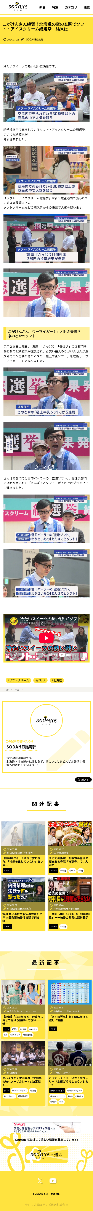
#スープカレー (9, 1096)
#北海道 (57, 680)
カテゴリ (71, 7)
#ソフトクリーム (18, 680)
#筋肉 (70, 1096)
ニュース (19, 689)
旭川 (5, 1034)
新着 (42, 7)
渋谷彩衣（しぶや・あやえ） (68, 1011)
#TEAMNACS (23, 1096)
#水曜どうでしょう (74, 1090)
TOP (6, 689)
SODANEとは (40, 1193)
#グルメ (40, 680)
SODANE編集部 (34, 39)
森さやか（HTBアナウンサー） (22, 1011)
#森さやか (33, 1029)
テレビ (53, 1029)
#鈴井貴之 (79, 1096)
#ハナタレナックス (19, 1090)
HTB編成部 (12, 1072)
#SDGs (14, 1029)
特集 (55, 7)
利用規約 (55, 1193)
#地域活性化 (27, 1034)
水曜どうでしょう (57, 1090)
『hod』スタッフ (62, 1072)
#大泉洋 (53, 1101)
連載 (87, 7)
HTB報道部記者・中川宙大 (20, 852)
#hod (61, 1101)
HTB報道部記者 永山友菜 (19, 908)
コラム (6, 1029)
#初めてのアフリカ (57, 1096)
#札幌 (81, 870)
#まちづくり (15, 1034)
